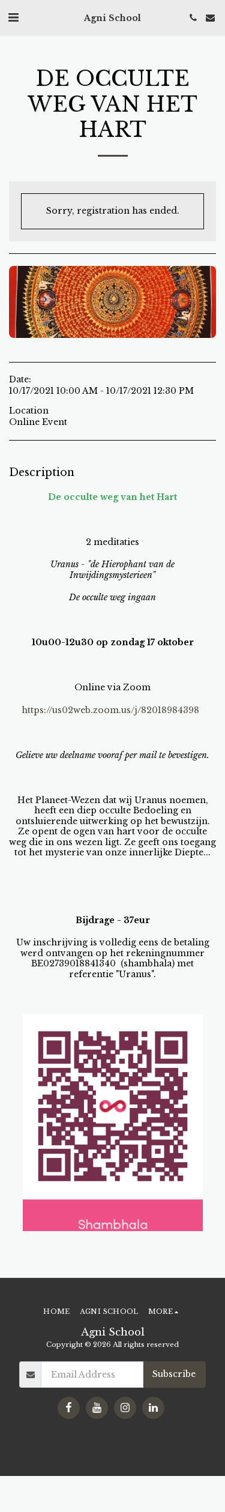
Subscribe (174, 1374)
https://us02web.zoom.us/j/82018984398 (110, 710)
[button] (13, 17)
